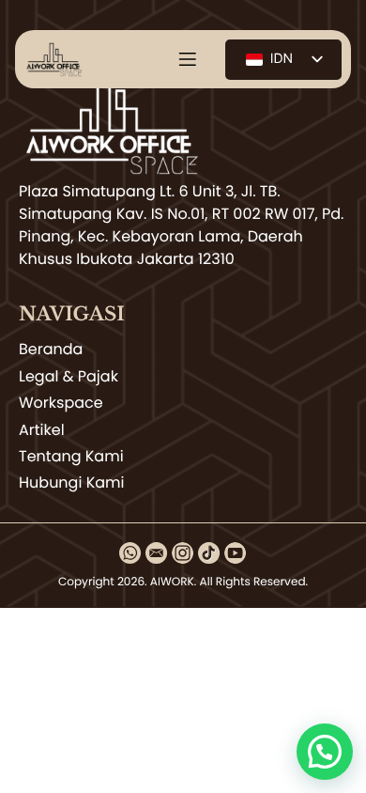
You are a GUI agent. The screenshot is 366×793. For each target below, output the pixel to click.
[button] (325, 751)
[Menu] (187, 59)
